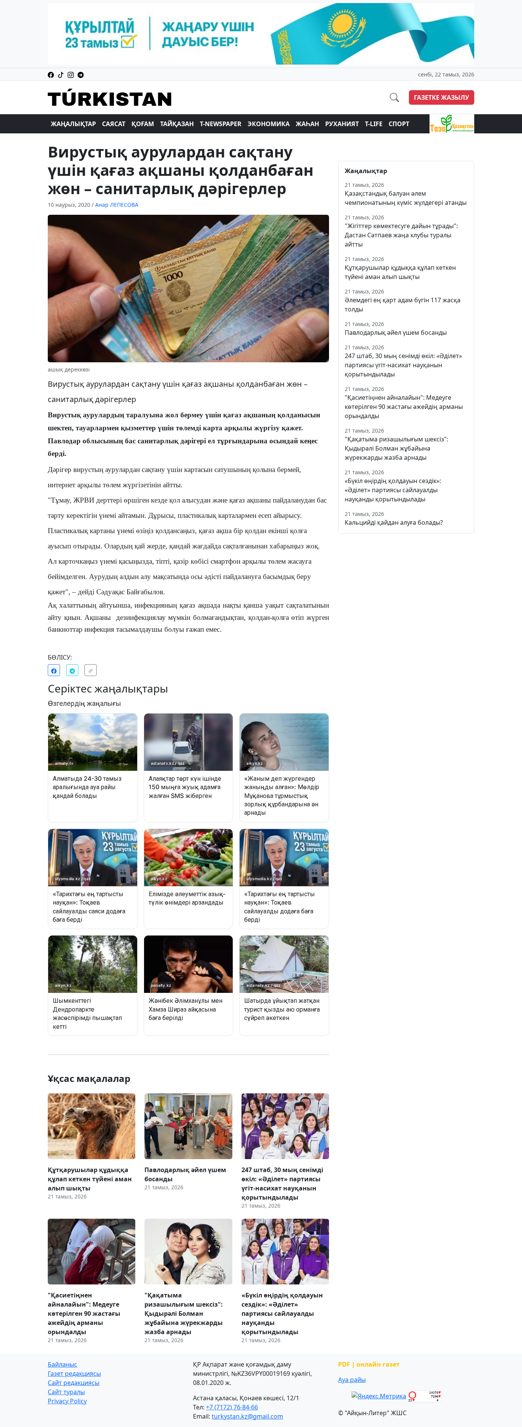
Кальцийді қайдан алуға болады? (394, 522)
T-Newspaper (221, 124)
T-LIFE (374, 124)
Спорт (399, 124)
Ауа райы (352, 1379)
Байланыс (62, 1364)
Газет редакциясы (74, 1373)
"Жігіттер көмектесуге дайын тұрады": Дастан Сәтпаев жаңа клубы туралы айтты (401, 235)
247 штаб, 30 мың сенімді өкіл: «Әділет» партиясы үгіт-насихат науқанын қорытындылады (403, 365)
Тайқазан (177, 124)
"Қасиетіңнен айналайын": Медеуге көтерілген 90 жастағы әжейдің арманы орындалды (404, 406)
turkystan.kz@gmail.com (247, 1416)
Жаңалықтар (73, 124)
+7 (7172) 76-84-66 (232, 1407)
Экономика (269, 124)
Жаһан (307, 124)
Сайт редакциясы (73, 1382)
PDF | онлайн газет (369, 1364)
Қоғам (142, 124)
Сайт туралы (66, 1392)
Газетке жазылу (441, 97)
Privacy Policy (67, 1401)
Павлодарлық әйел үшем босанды (396, 332)
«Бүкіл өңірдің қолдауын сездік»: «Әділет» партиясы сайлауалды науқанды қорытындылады (393, 490)
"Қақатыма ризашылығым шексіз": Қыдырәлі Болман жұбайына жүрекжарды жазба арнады (396, 448)
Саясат (113, 124)
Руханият (342, 124)
